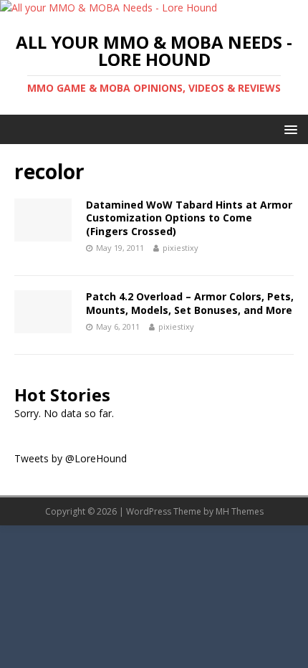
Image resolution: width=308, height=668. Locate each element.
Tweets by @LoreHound (70, 458)
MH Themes (240, 511)
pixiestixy (180, 247)
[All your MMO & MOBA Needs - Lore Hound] (108, 7)
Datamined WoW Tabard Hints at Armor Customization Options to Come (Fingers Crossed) (189, 217)
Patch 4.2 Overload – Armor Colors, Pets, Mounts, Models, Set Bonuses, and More (190, 303)
